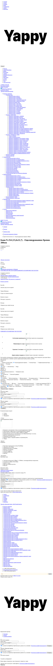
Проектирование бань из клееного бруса (12, 540)
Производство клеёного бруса (10, 555)
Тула (4, 81)
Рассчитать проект (5, 86)
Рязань (4, 71)
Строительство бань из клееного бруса (12, 519)
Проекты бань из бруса (14, 96)
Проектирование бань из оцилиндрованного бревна (15, 532)
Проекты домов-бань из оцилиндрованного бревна (21, 128)
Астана (5, 78)
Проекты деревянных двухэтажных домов (19, 138)
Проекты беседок (7, 512)
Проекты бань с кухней (14, 111)
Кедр (17, 366)
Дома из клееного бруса (14, 137)
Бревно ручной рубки (7, 362)
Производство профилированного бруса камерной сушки (17, 550)
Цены (4, 5)
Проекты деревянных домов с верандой (18, 140)
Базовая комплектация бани (9, 528)
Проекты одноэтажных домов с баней (18, 119)
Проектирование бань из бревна (10, 535)
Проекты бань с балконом (15, 109)
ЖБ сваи (14, 383)
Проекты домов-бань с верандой (16, 127)
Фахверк (8, 364)
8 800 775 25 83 (4, 87)
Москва (5, 68)
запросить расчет (5, 279)
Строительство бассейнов (9, 526)
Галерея (5, 1)
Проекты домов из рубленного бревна (18, 150)
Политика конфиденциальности (27, 663)
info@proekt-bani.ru (17, 504)
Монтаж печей (6, 565)
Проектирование (7, 531)
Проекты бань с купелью (15, 112)
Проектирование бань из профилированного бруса (15, 538)
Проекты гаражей (7, 511)
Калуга (5, 79)
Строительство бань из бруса (10, 517)
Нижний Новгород (7, 75)
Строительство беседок (8, 525)
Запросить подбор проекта (7, 470)
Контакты (5, 9)
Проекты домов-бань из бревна (16, 121)
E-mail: (2, 395)
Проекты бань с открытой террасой (17, 107)
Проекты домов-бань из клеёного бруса (18, 124)
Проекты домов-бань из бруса (16, 117)
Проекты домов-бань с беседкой (16, 126)
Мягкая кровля (23, 378)
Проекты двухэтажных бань (15, 106)
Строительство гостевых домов (10, 515)
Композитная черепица (25, 379)
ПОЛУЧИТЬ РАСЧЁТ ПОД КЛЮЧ (9, 270)
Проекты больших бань (14, 102)
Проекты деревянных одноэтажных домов (19, 139)
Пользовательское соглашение (10, 569)
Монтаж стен (6, 563)
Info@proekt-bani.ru (17, 492)
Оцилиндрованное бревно (21, 362)
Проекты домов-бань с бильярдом (17, 133)
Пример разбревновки (14, 195)
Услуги (5, 557)
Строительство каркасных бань (10, 527)
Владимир (5, 72)
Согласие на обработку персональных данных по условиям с (24, 398)
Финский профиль (14, 374)
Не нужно (35, 379)
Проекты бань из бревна (14, 97)
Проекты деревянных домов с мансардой (18, 144)
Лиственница (10, 366)
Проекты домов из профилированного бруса (19, 153)
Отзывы (5, 4)
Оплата (5, 635)
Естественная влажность (8, 371)
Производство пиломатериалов (10, 553)
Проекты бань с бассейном (15, 98)
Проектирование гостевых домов (11, 533)
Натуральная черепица (12, 379)
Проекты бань (6, 507)
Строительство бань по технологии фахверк (13, 530)
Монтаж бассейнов (7, 566)
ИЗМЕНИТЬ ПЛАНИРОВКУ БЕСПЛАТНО (27, 270)
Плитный (17, 384)
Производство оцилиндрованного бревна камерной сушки (17, 556)
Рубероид (4, 378)
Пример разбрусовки (14, 194)
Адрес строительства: (6, 397)
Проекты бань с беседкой (15, 103)
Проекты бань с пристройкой (16, 108)
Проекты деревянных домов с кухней (18, 142)
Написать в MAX (5, 90)
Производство (6, 547)
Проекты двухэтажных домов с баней (18, 122)
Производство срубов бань (9, 551)
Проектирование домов (8, 542)
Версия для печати (5, 259)
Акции (5, 7)
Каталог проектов (7, 506)
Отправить (3, 479)
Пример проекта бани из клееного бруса (18, 189)
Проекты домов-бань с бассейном (17, 118)
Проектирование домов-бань (10, 543)
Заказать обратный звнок (7, 504)
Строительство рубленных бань (10, 521)
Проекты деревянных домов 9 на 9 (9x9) (18, 145)
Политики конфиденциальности (38, 398)
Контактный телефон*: (6, 394)
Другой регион (6, 82)
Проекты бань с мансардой (15, 104)
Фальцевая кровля (33, 378)
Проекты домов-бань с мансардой (17, 123)
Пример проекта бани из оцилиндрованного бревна (21, 193)
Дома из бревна (12, 136)
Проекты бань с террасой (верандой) (17, 99)
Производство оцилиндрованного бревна (13, 548)
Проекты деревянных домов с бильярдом (18, 143)
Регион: (2, 405)
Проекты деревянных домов (10, 510)
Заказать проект (4, 275)
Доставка (5, 634)
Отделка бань (6, 561)
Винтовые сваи (6, 383)
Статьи (5, 3)
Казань (5, 76)
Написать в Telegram (7, 88)
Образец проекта (12, 275)
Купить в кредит (4, 281)
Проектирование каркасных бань (11, 546)
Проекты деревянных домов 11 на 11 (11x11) (19, 147)
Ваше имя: (3, 392)
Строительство (6, 514)
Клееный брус (32, 362)
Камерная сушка (20, 371)
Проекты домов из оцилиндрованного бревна (19, 152)
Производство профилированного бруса (12, 552)
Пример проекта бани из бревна (16, 191)
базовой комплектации (13, 276)
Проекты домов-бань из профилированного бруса (20, 129)
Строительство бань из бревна (10, 516)
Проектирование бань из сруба (10, 537)
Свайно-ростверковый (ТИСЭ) (43, 383)
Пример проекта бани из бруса (16, 188)
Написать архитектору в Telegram (10, 269)
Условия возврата (7, 636)
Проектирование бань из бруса (10, 536)
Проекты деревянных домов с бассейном (18, 149)
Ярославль (5, 77)
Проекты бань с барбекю (14, 113)
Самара (5, 73)
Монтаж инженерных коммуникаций (12, 562)
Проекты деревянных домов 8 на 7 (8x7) (18, 148)
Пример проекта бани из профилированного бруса (21, 190)
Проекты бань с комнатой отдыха (17, 101)
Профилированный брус (44, 362)
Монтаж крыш (6, 560)
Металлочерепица (13, 378)
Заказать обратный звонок (7, 91)
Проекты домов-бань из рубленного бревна (19, 131)
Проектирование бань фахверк (10, 545)
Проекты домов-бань (8, 509)
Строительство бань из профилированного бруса (14, 520)
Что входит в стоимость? (14, 279)
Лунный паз (5, 374)
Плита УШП (39, 384)
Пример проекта (7, 541)
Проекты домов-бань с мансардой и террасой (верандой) (22, 132)
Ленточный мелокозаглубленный (26, 383)
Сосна (3, 366)
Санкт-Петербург (7, 70)
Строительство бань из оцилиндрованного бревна (15, 522)
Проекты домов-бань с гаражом (16, 116)
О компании (6, 6)
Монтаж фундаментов (8, 558)
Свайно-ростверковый (7, 384)
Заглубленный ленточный (28, 384)
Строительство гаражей (8, 524)
